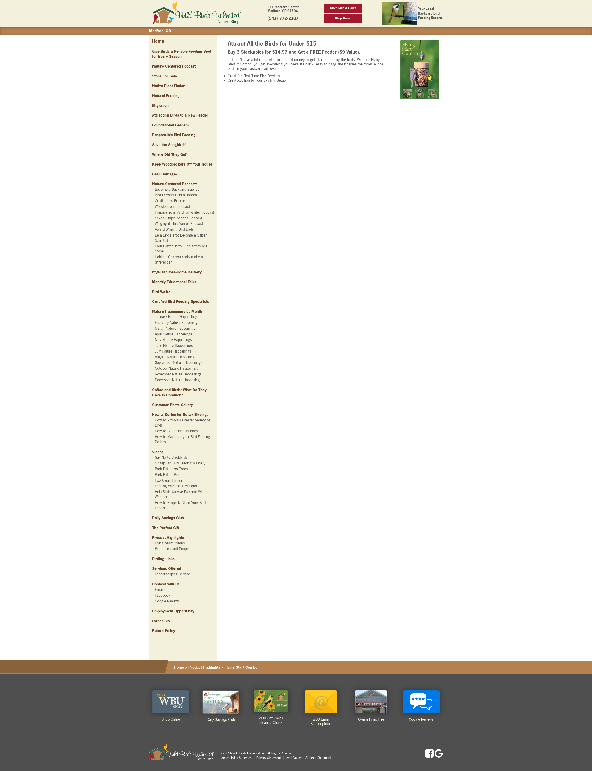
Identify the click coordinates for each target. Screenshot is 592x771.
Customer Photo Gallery (172, 404)
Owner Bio (161, 621)
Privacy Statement (268, 758)
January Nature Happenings (176, 316)
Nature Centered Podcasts (174, 183)
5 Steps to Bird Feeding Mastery (180, 463)
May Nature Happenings (173, 339)
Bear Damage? (164, 174)
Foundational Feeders (170, 125)
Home (158, 41)
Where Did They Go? (169, 154)
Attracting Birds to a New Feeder (180, 115)
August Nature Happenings (176, 356)
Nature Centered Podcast (174, 66)
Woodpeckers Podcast (172, 206)
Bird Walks (161, 291)
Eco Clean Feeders (169, 480)
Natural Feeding (166, 95)
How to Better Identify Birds (176, 430)
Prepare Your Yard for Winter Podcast (184, 212)
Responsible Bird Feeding (174, 134)
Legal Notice (293, 758)
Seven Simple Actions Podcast (178, 218)
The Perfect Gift (165, 527)
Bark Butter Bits (167, 474)
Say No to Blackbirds (171, 457)
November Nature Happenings (178, 374)
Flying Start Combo (170, 543)
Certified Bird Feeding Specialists (180, 301)
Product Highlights (204, 667)
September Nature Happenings (179, 362)
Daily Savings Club (168, 517)
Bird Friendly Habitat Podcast (177, 194)
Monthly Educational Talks (174, 281)
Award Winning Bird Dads (174, 229)
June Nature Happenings (174, 345)
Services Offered (166, 568)
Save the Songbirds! (169, 144)
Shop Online (343, 18)
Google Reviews (167, 601)
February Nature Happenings (177, 322)
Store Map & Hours (343, 8)
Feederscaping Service (172, 574)
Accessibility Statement (237, 758)
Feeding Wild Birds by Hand (176, 485)
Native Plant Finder (168, 85)
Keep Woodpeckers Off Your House (182, 164)
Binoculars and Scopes (173, 548)
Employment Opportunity (173, 611)
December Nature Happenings (178, 379)
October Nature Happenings (176, 368)
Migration (160, 105)
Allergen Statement (318, 758)
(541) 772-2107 (283, 18)
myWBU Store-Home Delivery (177, 272)
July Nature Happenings (173, 351)
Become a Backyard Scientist (177, 189)
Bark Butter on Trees (171, 468)
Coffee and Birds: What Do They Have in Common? (179, 392)
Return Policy (163, 630)
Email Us (162, 589)
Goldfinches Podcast (171, 200)
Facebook (162, 595)
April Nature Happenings (173, 334)
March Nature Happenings (175, 328)
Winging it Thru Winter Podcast (179, 223)
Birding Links (163, 558)
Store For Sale (164, 76)
